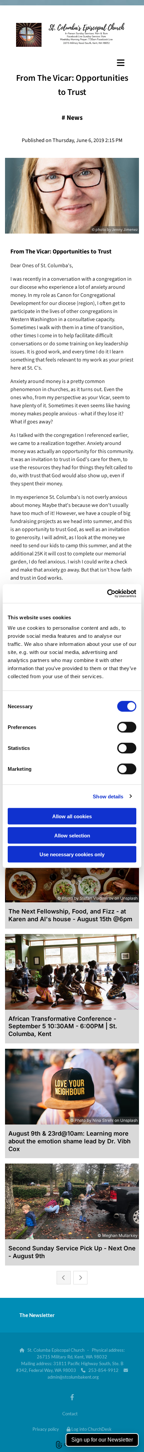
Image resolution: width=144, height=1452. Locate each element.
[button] (72, 62)
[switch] (126, 727)
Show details (108, 796)
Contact (70, 1413)
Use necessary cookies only (72, 854)
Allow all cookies (72, 816)
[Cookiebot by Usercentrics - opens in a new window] (107, 593)
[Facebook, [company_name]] (72, 1397)
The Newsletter (37, 1315)
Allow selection (72, 835)
